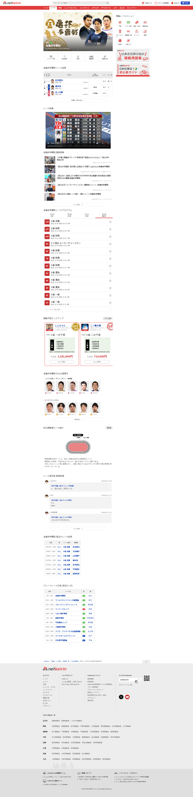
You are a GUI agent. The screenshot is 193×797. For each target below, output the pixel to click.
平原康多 (76, 569)
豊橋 (90, 613)
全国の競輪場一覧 (49, 715)
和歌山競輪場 (86, 742)
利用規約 (90, 682)
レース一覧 (51, 59)
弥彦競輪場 (56, 726)
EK (52, 495)
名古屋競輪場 (56, 737)
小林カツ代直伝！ (89, 779)
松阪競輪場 (105, 737)
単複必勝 (54, 512)
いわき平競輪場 (76, 721)
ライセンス (91, 698)
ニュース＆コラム (70, 8)
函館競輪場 (56, 721)
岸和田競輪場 (97, 742)
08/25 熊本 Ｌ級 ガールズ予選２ (61, 500)
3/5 (52, 215)
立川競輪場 (127, 726)
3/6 (69, 215)
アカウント (47, 706)
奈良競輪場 (65, 742)
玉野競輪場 (56, 748)
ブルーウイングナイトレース (66, 605)
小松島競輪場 (66, 753)
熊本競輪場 (106, 759)
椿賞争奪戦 (59, 618)
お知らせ (65, 679)
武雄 (90, 627)
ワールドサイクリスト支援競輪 (67, 600)
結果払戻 (105, 59)
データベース (106, 8)
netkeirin (46, 661)
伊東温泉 (90, 618)
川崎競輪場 (75, 732)
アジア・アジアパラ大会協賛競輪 (68, 631)
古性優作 (76, 551)
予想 (60, 8)
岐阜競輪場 (67, 737)
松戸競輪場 (56, 732)
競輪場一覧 (66, 661)
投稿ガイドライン (93, 692)
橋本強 (58, 86)
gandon (54, 481)
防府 (90, 609)
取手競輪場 (75, 726)
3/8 (104, 215)
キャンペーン (132, 8)
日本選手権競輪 (61, 640)
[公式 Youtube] (127, 697)
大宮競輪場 (95, 726)
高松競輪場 (56, 753)
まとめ (122, 8)
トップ (46, 8)
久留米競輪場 (66, 759)
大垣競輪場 (76, 737)
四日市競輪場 (115, 737)
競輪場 (91, 59)
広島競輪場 (65, 748)
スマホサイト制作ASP (127, 779)
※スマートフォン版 (125, 685)
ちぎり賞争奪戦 (61, 613)
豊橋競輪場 (86, 737)
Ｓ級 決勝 (66, 547)
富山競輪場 (95, 737)
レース (53, 8)
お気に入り (47, 700)
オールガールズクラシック (65, 636)
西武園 (90, 605)
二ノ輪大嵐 (95, 325)
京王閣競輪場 (116, 726)
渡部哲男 (76, 574)
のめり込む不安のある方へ (71, 684)
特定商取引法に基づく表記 (96, 695)
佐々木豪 (59, 92)
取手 (90, 600)
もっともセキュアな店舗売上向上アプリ (132, 777)
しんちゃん (60, 325)
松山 (59, 547)
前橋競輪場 (65, 726)
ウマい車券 (107, 318)
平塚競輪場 (84, 732)
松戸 (90, 636)
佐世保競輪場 (86, 759)
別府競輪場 (97, 759)
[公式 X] (121, 697)
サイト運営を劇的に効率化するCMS (131, 781)
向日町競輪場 (75, 742)
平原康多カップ (61, 622)
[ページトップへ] (146, 661)
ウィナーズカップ (62, 609)
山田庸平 (76, 556)
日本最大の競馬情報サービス (55, 784)
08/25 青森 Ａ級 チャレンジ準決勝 (62, 486)
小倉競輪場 (56, 759)
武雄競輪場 (76, 759)
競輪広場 (46, 698)
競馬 (186, 3)
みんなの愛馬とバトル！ (57, 777)
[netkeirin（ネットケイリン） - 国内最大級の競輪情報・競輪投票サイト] (12, 3)
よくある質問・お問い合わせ (72, 682)
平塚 (90, 640)
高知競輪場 (76, 753)
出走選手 (64, 59)
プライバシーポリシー (95, 690)
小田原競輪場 (94, 732)
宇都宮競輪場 (85, 726)
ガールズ (95, 8)
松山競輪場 (74, 661)
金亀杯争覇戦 (60, 596)
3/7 (87, 215)
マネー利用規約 (92, 687)
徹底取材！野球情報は (93, 777)
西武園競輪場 (105, 726)
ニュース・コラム (49, 687)
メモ (115, 8)
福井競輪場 (56, 742)
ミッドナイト (84, 8)
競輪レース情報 (56, 661)
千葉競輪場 (65, 732)
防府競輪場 (75, 748)
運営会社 (90, 700)
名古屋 (90, 631)
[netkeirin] (54, 670)
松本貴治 (59, 80)
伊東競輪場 (105, 732)
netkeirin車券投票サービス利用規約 (99, 684)
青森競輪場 (65, 721)
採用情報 (90, 679)
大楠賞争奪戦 (60, 627)
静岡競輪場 (114, 732)
